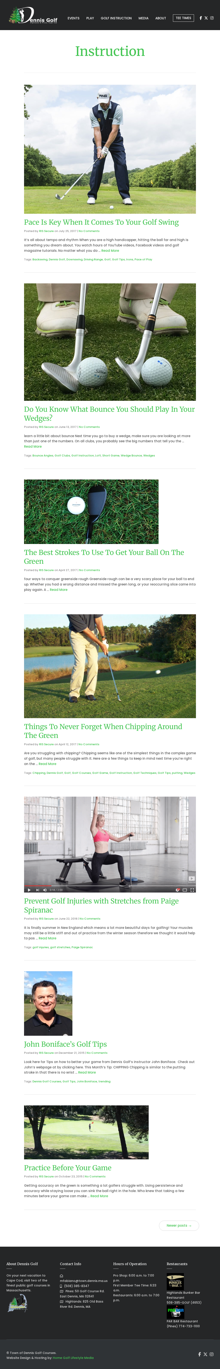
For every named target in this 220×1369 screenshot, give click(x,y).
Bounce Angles (42, 455)
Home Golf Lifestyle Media (73, 1358)
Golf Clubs (62, 455)
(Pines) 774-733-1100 (183, 1326)
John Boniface (87, 1081)
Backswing (39, 259)
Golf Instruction (116, 18)
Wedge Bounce (131, 455)
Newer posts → (179, 1225)
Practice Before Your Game (68, 1168)
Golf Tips (118, 259)
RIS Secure (46, 231)
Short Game (110, 455)
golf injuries (40, 947)
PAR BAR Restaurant (182, 1321)
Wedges (149, 455)
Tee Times (183, 18)
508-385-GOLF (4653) (184, 1302)
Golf (107, 259)
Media (143, 18)
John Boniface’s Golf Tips (65, 1044)
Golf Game (100, 773)
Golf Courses (81, 773)
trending (104, 1081)
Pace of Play (143, 259)
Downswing (74, 259)
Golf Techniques (144, 773)
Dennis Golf (57, 259)
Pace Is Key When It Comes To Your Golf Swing (101, 222)
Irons (129, 259)
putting (177, 773)
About (160, 18)
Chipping (38, 773)
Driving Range (93, 259)
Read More (110, 250)
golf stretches (60, 947)
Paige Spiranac (82, 947)
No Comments (89, 231)
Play (90, 18)
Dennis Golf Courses (46, 1081)
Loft (98, 455)
